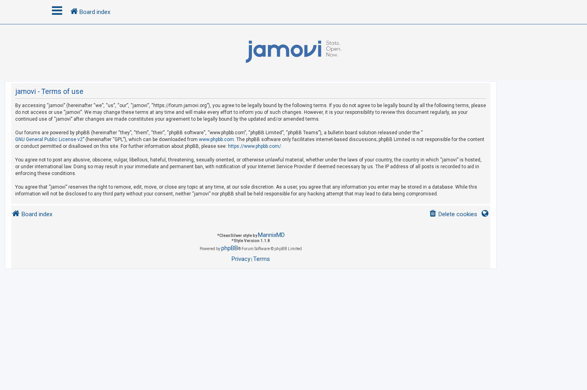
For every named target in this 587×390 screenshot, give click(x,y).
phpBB (229, 248)
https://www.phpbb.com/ (254, 146)
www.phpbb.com (216, 139)
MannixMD (271, 235)
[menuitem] (453, 214)
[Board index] (293, 52)
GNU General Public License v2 (49, 139)
